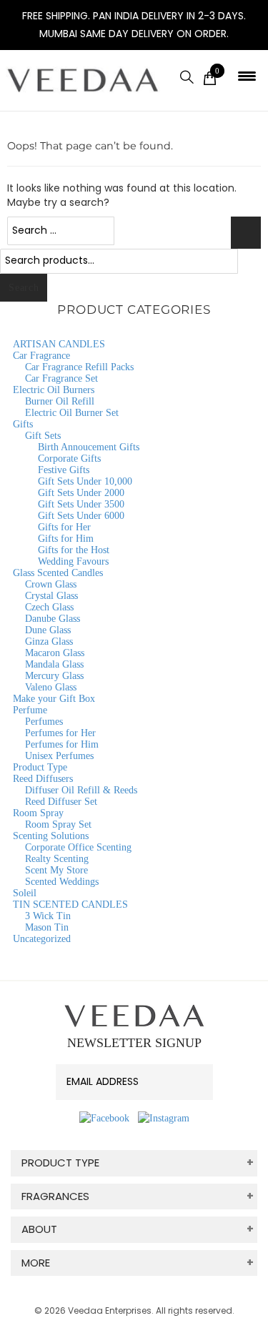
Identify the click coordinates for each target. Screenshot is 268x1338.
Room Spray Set (58, 824)
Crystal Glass (51, 595)
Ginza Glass (49, 641)
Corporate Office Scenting (78, 847)
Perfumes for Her (60, 733)
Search (24, 287)
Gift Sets (43, 435)
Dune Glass (48, 630)
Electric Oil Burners (53, 390)
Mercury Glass (54, 675)
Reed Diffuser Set (61, 801)
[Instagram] (163, 1118)
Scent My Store (56, 870)
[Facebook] (104, 1118)
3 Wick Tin (48, 916)
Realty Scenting (57, 858)
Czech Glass (49, 607)
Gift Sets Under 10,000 (85, 481)
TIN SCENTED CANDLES (70, 904)
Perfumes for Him (62, 744)
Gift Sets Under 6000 (81, 515)
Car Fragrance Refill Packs (79, 367)
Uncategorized (42, 938)
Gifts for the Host (73, 550)
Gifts (23, 424)
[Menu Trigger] (247, 76)
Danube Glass (52, 618)
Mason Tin (47, 927)
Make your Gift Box (54, 698)
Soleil (24, 893)
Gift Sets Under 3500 (81, 504)
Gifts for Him (66, 538)
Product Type (40, 767)
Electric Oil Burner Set (72, 412)
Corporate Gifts (69, 458)
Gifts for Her (64, 527)
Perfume (30, 710)
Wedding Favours (73, 561)
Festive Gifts (63, 470)
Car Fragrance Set (61, 378)
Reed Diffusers (43, 778)
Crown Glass (50, 584)
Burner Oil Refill (59, 401)
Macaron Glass (54, 653)
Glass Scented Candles (58, 573)
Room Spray (38, 813)
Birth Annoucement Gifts (88, 447)
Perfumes (44, 721)
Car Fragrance (41, 355)
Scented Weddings (62, 881)
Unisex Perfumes (59, 755)
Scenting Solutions (51, 836)
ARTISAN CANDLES (59, 344)
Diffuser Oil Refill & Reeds (81, 790)
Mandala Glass (54, 664)
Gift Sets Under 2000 (81, 492)
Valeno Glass (50, 687)
